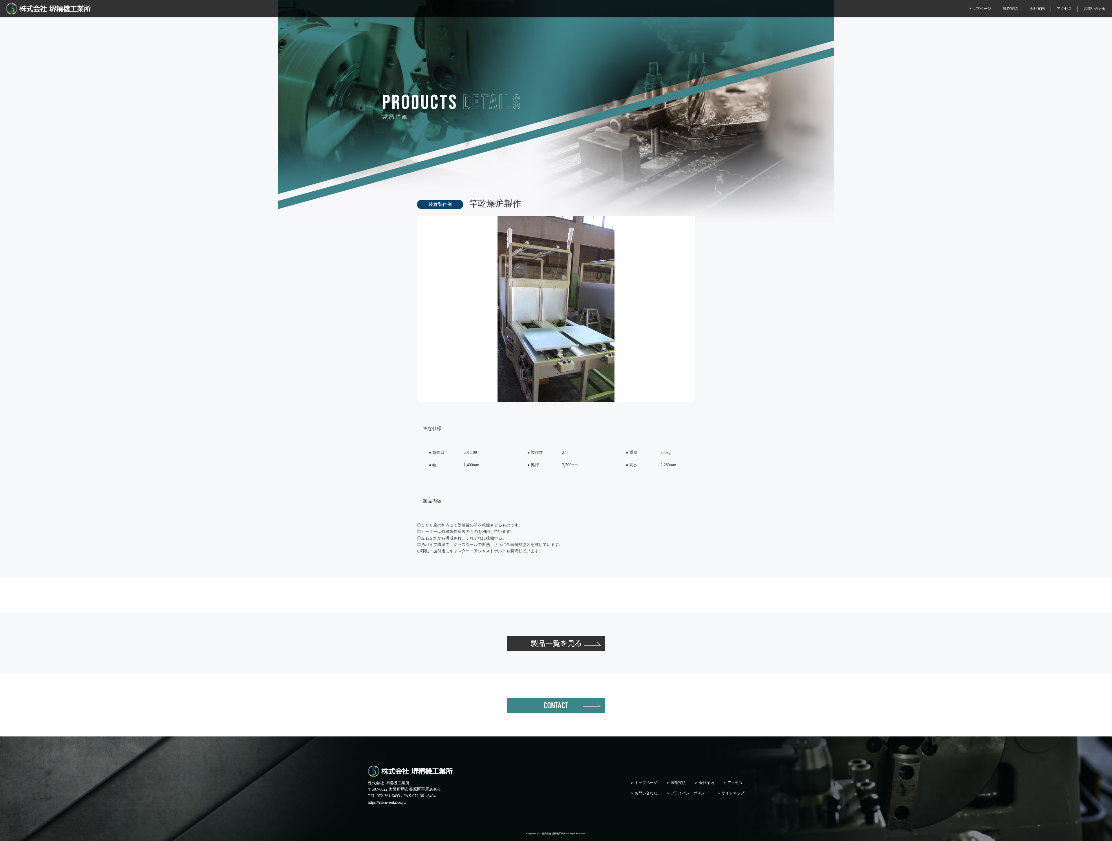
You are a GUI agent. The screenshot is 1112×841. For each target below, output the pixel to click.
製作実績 (1010, 8)
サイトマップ (733, 793)
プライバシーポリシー (689, 793)
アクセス (1064, 8)
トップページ (979, 8)
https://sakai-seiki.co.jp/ (387, 802)
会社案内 (1037, 8)
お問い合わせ (1095, 8)
